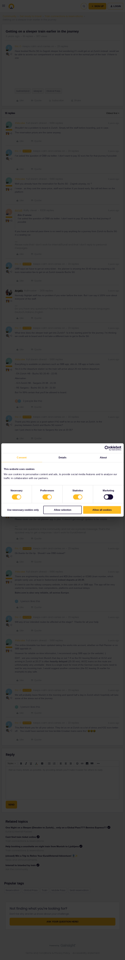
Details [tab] (63, 457)
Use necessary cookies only (23, 510)
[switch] (47, 497)
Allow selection (62, 510)
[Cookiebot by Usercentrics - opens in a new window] (107, 448)
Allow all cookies (102, 510)
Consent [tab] (22, 457)
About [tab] (103, 457)
